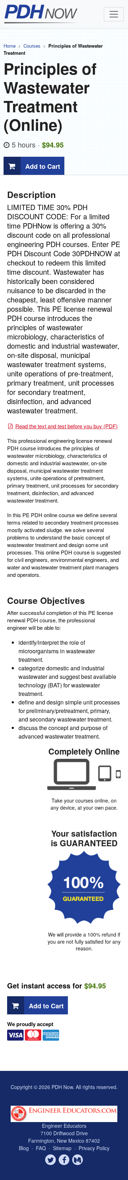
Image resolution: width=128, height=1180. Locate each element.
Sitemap (63, 1148)
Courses (32, 45)
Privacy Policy (94, 1148)
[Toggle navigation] (114, 14)
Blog (24, 1148)
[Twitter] (50, 1159)
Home (10, 45)
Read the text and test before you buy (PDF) (66, 426)
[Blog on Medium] (77, 1159)
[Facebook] (64, 1159)
